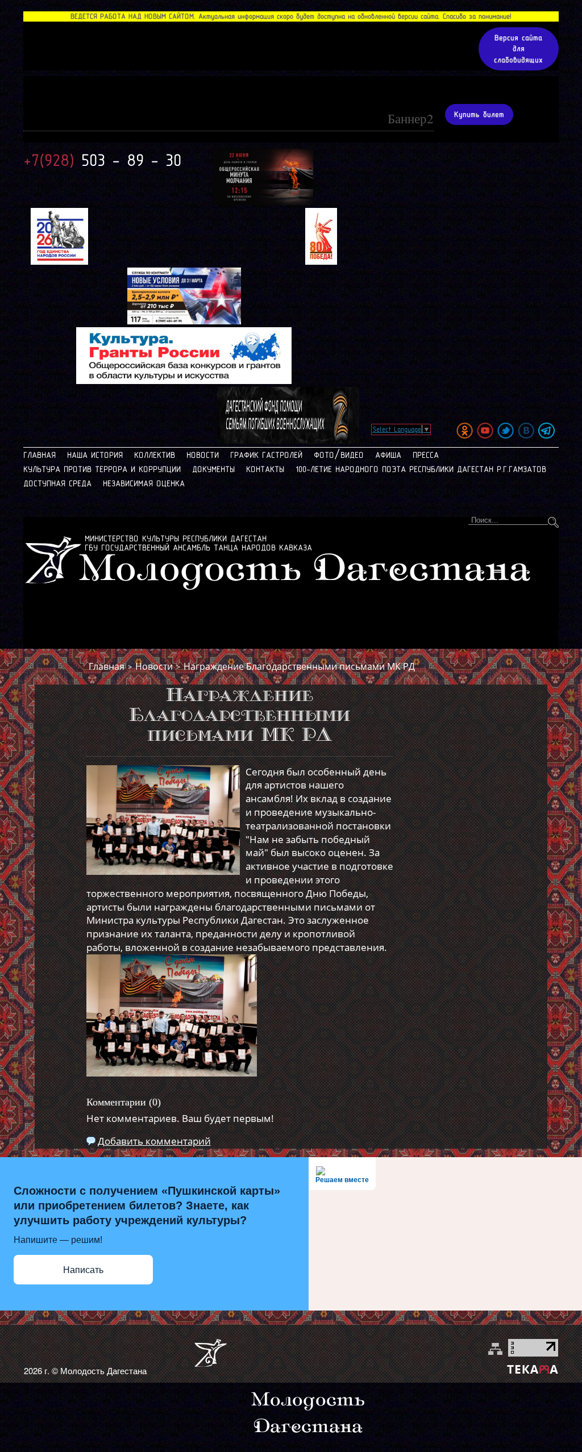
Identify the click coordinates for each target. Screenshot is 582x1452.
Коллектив (154, 455)
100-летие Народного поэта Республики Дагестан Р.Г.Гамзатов (421, 469)
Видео (352, 455)
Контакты (265, 469)
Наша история (95, 455)
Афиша (388, 455)
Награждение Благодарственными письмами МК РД (299, 666)
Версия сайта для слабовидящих (518, 49)
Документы (213, 469)
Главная (39, 455)
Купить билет (479, 114)
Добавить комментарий (154, 1141)
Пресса (426, 455)
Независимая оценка (144, 483)
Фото (324, 455)
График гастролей (266, 455)
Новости (202, 455)
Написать (83, 1270)
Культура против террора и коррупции (102, 469)
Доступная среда (57, 483)
